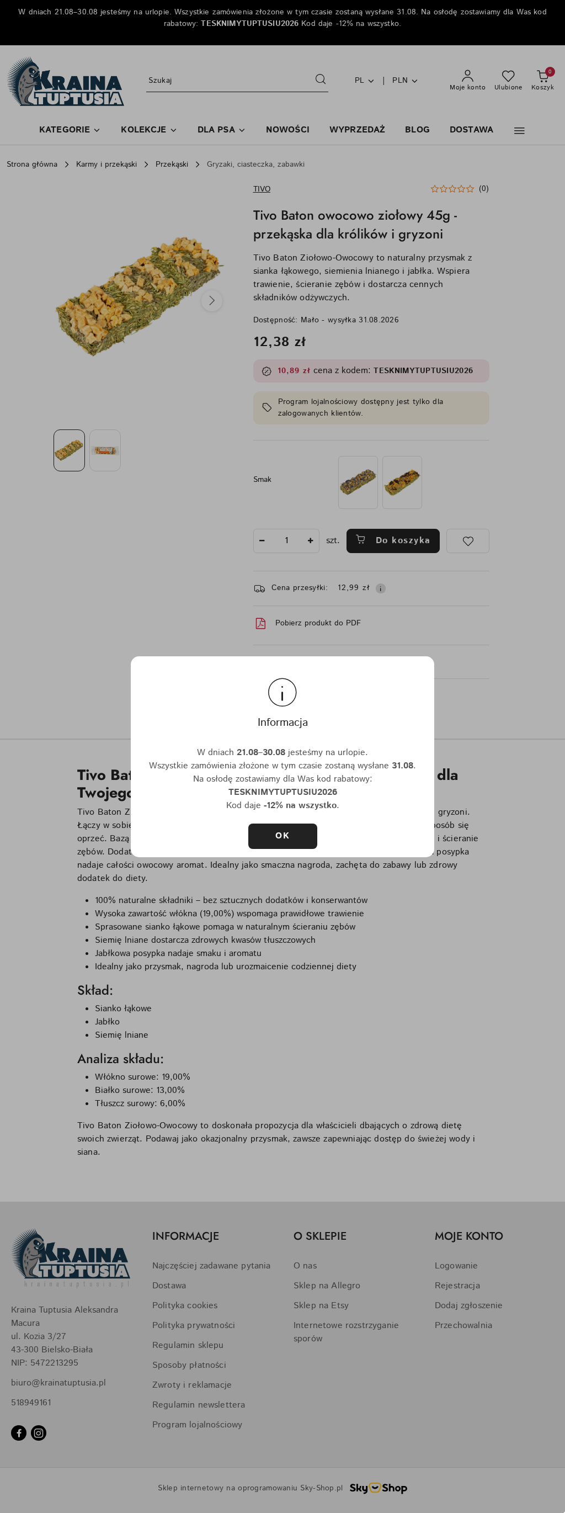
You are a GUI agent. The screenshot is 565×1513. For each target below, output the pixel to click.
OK (282, 836)
